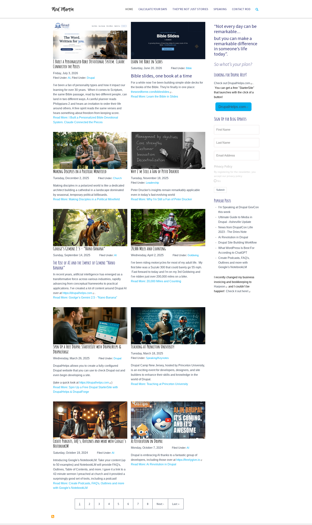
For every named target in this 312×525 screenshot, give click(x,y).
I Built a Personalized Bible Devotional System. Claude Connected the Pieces (89, 64)
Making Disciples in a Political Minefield (79, 171)
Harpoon (219, 286)
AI (69, 77)
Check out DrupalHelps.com (232, 83)
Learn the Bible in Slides (146, 61)
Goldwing (193, 255)
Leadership (152, 182)
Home (129, 9)
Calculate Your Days (152, 9)
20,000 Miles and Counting (148, 248)
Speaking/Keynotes (157, 357)
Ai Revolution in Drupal (147, 441)
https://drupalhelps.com (77, 293)
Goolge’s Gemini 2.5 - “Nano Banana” (79, 248)
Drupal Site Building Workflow (237, 242)
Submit (220, 190)
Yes (219, 181)
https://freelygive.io (188, 459)
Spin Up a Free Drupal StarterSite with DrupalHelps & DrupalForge (87, 349)
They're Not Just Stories (190, 9)
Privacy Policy (223, 166)
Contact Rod (241, 9)
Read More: (61, 117)
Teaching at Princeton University (152, 347)
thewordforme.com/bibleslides (150, 91)
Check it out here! (237, 291)
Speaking (220, 9)
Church (117, 178)
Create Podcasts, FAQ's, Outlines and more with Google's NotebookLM (89, 443)
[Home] (64, 9)
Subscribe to (52, 516)
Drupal (91, 77)
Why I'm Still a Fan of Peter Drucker (155, 171)
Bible (189, 68)
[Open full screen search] (257, 9)
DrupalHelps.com (232, 107)
